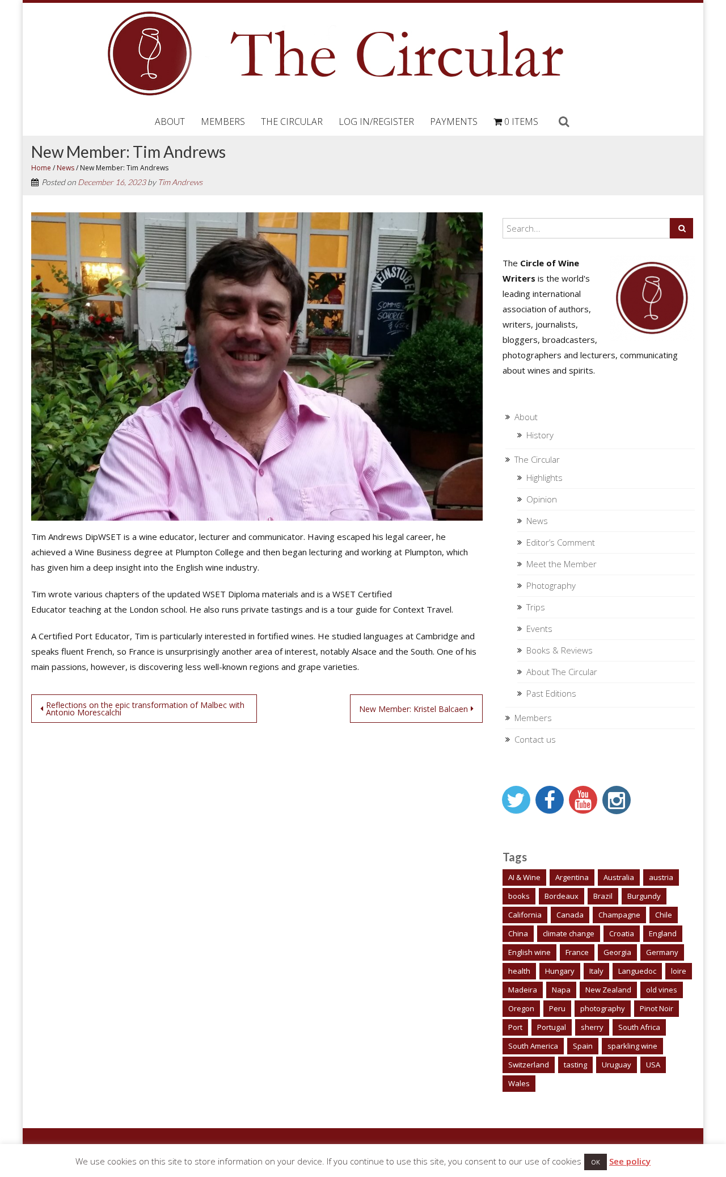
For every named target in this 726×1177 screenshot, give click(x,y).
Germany (662, 952)
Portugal (551, 1027)
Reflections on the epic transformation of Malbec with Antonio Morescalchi (145, 709)
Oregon (521, 1008)
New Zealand (608, 990)
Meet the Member (561, 563)
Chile (663, 915)
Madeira (522, 990)
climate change (568, 933)
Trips (535, 607)
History (540, 435)
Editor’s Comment (560, 542)
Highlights (544, 477)
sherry (592, 1027)
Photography (551, 585)
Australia (618, 877)
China (518, 933)
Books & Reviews (559, 650)
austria (661, 877)
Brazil (603, 896)
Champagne (619, 915)
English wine (529, 952)
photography (602, 1008)
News (65, 168)
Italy (596, 971)
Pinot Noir (656, 1008)
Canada (570, 915)
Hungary (560, 971)
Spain (583, 1046)
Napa (561, 990)
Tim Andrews (180, 182)
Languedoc (637, 971)
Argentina (572, 877)
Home (41, 168)
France (577, 952)
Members (223, 121)
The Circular (292, 121)
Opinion (541, 499)
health (519, 971)
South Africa (639, 1027)
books (519, 896)
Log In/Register (376, 121)
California (525, 915)
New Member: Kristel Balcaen (413, 708)
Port (515, 1027)
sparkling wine (632, 1046)
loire (678, 971)
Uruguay (616, 1064)
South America (533, 1046)
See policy (630, 1161)
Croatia (621, 933)
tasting (575, 1064)
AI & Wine (524, 877)
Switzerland (528, 1064)
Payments (454, 121)
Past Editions (551, 693)
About (170, 121)
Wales (519, 1083)
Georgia (617, 952)
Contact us (535, 739)
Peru (557, 1008)
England (663, 933)
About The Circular (561, 671)
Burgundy (644, 896)
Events (539, 628)
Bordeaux (561, 896)
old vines (661, 990)
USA (653, 1064)
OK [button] (595, 1162)
